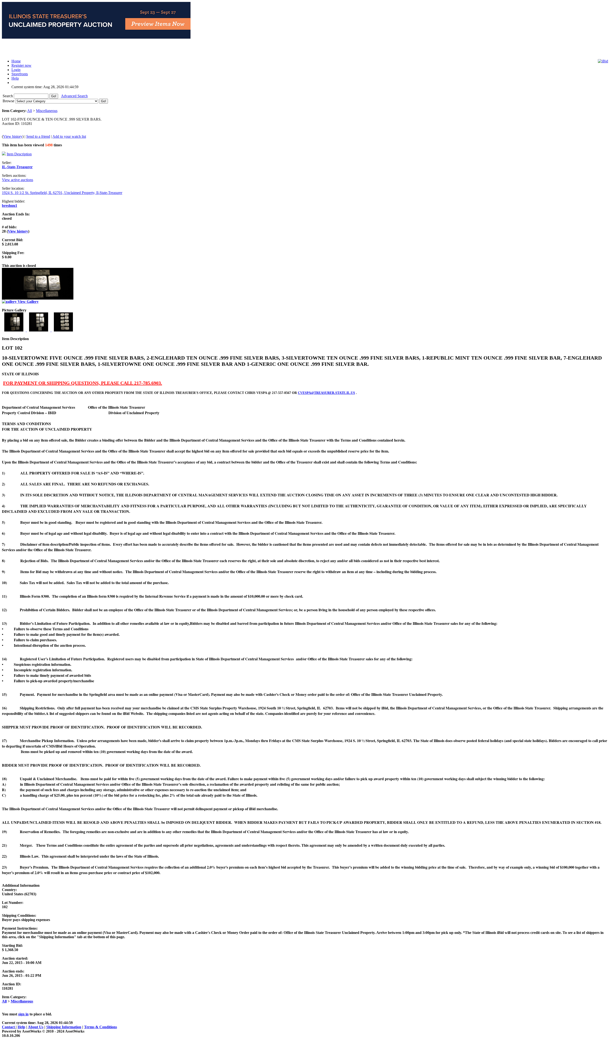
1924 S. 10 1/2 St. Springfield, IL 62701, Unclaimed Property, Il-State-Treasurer (62, 193)
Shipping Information (63, 1027)
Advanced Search (74, 96)
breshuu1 (9, 206)
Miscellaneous (46, 111)
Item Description (19, 154)
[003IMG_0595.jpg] (63, 330)
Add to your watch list (69, 136)
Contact (9, 1027)
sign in (23, 1014)
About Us (35, 1027)
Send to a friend (38, 136)
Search (8, 96)
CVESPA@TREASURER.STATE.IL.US (326, 393)
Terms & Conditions (100, 1027)
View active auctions (17, 180)
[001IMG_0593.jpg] (14, 330)
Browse (9, 101)
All (29, 111)
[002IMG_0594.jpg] (39, 330)
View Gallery (28, 302)
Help (21, 1027)
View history (12, 136)
